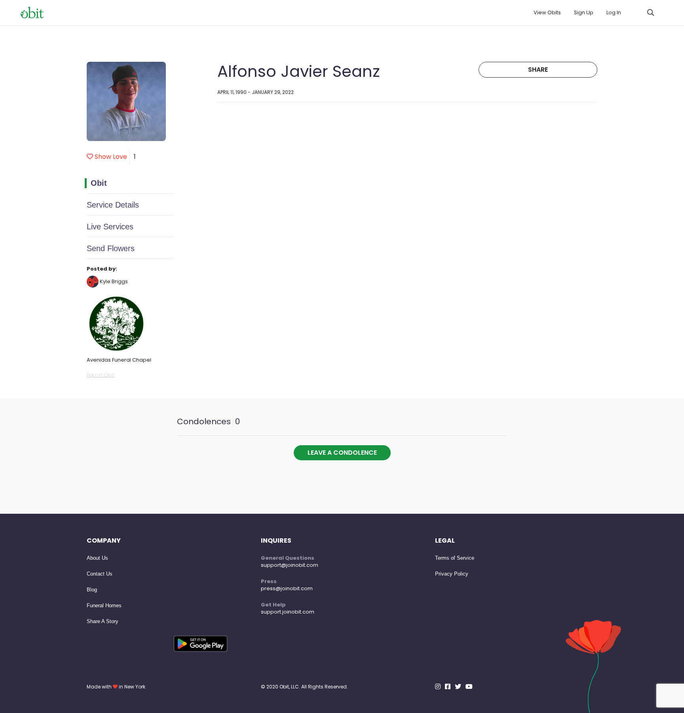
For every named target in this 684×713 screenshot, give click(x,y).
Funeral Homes (104, 605)
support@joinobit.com (289, 565)
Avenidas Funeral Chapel (119, 360)
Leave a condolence (342, 452)
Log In (613, 12)
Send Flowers (111, 248)
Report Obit (100, 375)
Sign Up (583, 12)
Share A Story (102, 621)
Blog (92, 590)
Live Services (110, 226)
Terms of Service (454, 558)
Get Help (273, 604)
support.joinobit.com (287, 612)
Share (538, 69)
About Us (97, 558)
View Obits (547, 12)
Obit (99, 183)
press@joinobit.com (287, 588)
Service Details (113, 204)
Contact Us (99, 574)
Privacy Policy (451, 574)
